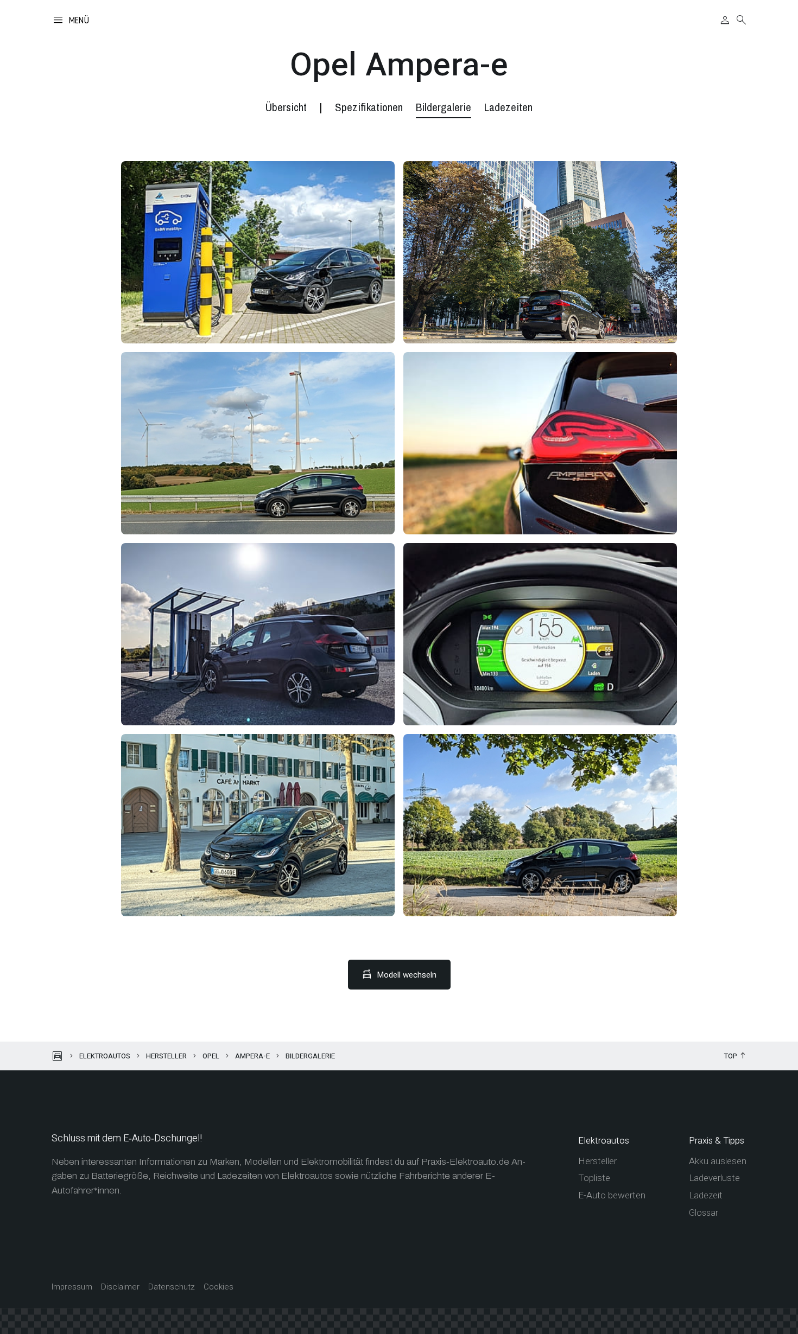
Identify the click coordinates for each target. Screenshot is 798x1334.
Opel (210, 1056)
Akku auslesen (717, 1161)
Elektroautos (104, 1056)
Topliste (594, 1178)
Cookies (218, 1287)
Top (730, 1056)
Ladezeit (706, 1195)
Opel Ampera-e (399, 65)
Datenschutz (171, 1287)
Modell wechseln (406, 975)
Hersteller (166, 1056)
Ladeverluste (714, 1178)
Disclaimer (120, 1287)
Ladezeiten (508, 107)
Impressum (72, 1287)
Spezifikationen (369, 107)
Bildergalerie (443, 107)
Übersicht (286, 107)
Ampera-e (252, 1056)
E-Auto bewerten (611, 1195)
